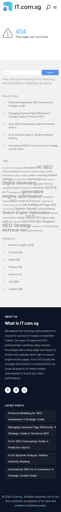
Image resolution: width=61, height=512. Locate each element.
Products (13, 267)
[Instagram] (24, 390)
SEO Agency (43, 217)
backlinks (26, 172)
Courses (13, 252)
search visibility (16, 217)
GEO (13, 200)
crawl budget (34, 179)
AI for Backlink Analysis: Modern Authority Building (31, 136)
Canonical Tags (37, 171)
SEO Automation (15, 222)
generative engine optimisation (22, 194)
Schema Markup (46, 209)
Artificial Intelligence (11, 171)
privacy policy (38, 505)
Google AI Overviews (29, 201)
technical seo (14, 230)
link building (30, 204)
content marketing (37, 175)
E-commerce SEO (40, 187)
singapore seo (37, 226)
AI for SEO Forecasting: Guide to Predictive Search (32, 126)
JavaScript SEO (16, 205)
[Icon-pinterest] (8, 390)
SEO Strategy (16, 225)
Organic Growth (25, 208)
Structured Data (51, 226)
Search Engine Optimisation (26, 212)
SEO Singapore (45, 221)
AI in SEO (6, 168)
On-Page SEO (8, 209)
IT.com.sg (16, 496)
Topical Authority (35, 230)
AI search (30, 167)
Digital (12, 259)
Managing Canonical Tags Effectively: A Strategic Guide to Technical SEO (29, 115)
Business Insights (18, 244)
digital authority (48, 179)
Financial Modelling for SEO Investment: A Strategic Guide (31, 104)
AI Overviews (17, 168)
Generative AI (14, 192)
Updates (13, 289)
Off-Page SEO (47, 204)
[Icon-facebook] (16, 390)
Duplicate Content (20, 188)
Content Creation (20, 175)
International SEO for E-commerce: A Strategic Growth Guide (33, 147)
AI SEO (45, 167)
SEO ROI (28, 221)
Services (13, 274)
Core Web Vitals (20, 179)
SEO (30, 216)
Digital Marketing (19, 182)
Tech (11, 281)
